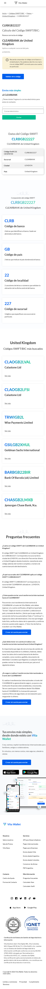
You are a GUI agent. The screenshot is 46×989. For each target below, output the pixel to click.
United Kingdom (8, 16)
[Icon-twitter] (21, 898)
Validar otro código (13, 76)
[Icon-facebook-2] (16, 898)
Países (29, 13)
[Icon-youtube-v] (34, 898)
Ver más (8, 376)
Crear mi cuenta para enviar (17, 632)
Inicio (4, 13)
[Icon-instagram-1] (12, 898)
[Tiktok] (29, 898)
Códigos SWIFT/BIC (16, 13)
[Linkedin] (25, 898)
